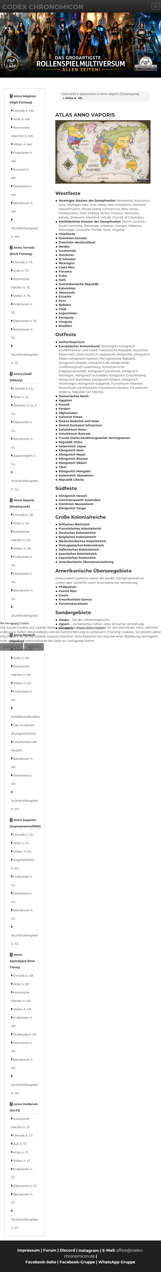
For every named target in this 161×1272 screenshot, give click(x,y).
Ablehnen (34, 647)
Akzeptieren (11, 647)
